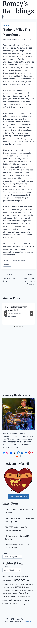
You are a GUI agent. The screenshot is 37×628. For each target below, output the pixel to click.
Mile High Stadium (19, 260)
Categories (6, 553)
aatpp (4, 576)
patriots (7, 264)
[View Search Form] (4, 17)
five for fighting (15, 590)
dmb (31, 584)
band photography (7, 580)
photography (18, 600)
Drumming (18, 587)
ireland (14, 596)
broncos (7, 260)
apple (26, 576)
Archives (6, 567)
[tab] (14, 326)
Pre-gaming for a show (9, 278)
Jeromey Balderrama (12, 39)
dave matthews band (22, 584)
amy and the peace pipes (16, 576)
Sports (6, 25)
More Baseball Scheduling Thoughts (29, 279)
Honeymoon (6, 596)
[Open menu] (33, 16)
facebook (6, 590)
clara (28, 580)
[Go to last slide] (5, 313)
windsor (12, 604)
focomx (30, 590)
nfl (11, 600)
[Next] (31, 313)
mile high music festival (24, 596)
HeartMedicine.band (18, 496)
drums (26, 587)
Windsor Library (20, 604)
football (4, 593)
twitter (5, 604)
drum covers (7, 587)
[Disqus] (18, 364)
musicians (5, 600)
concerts (5, 584)
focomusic (23, 590)
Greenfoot (24, 593)
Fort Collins (13, 593)
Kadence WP (27, 622)
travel (26, 600)
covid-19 (12, 584)
